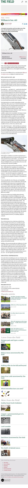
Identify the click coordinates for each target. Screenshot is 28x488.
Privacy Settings (20, 477)
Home (2, 17)
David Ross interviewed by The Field (13, 437)
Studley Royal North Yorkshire (11, 403)
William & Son (22, 57)
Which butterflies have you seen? (12, 388)
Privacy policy (14, 477)
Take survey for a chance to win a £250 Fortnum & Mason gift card (18, 330)
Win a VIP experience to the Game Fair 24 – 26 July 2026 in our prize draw (19, 322)
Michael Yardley (8, 23)
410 (5, 63)
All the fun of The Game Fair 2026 (19, 305)
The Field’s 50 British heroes (10, 448)
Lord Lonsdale (6, 426)
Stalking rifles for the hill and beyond (13, 365)
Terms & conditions (7, 477)
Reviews (7, 17)
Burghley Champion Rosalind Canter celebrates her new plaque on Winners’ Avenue (19, 298)
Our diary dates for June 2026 (18, 313)
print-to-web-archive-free (13, 63)
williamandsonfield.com (7, 291)
